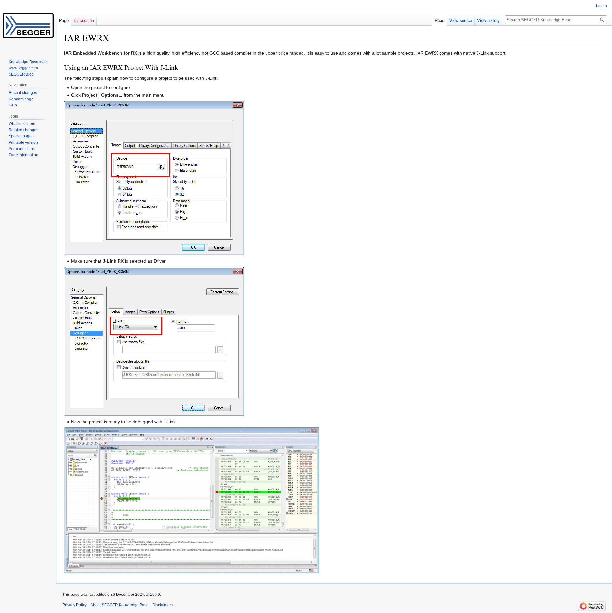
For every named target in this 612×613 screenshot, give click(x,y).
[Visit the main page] (28, 25)
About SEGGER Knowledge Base (120, 605)
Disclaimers (162, 605)
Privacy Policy (74, 605)
